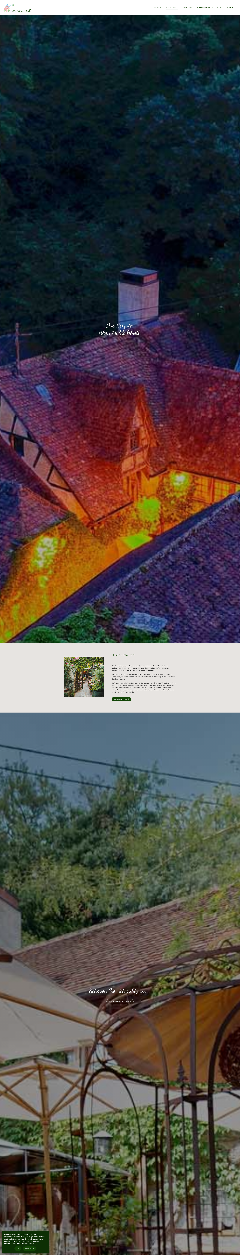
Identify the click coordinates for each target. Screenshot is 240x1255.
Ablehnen (29, 1249)
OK (18, 1249)
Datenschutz (31, 1241)
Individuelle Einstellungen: (23, 1243)
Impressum (8, 1243)
